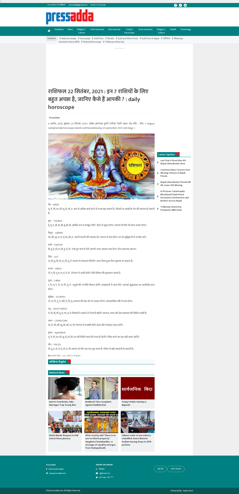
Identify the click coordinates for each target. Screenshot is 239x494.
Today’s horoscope (129, 31)
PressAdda (54, 118)
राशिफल (166, 38)
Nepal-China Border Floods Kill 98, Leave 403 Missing (175, 183)
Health (173, 29)
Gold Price (98, 38)
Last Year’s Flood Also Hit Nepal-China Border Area (173, 162)
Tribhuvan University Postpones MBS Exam (171, 208)
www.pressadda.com (57, 473)
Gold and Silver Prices (128, 38)
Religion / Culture (81, 31)
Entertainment (97, 29)
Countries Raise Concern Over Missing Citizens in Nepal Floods (175, 173)
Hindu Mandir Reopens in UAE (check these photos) (63, 437)
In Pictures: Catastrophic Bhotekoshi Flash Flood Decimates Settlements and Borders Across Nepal (174, 196)
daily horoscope (68, 38)
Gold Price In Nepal (150, 38)
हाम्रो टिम (160, 469)
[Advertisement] (111, 15)
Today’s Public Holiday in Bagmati (134, 403)
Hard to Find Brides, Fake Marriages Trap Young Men (62, 403)
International (114, 29)
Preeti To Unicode (98, 5)
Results (110, 38)
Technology (185, 29)
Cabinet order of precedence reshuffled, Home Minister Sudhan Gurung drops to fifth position (136, 440)
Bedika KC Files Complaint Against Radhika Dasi (98, 403)
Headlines (59, 29)
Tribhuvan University (114, 42)
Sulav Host (188, 491)
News (70, 29)
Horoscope (85, 38)
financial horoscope (92, 42)
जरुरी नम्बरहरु (176, 469)
